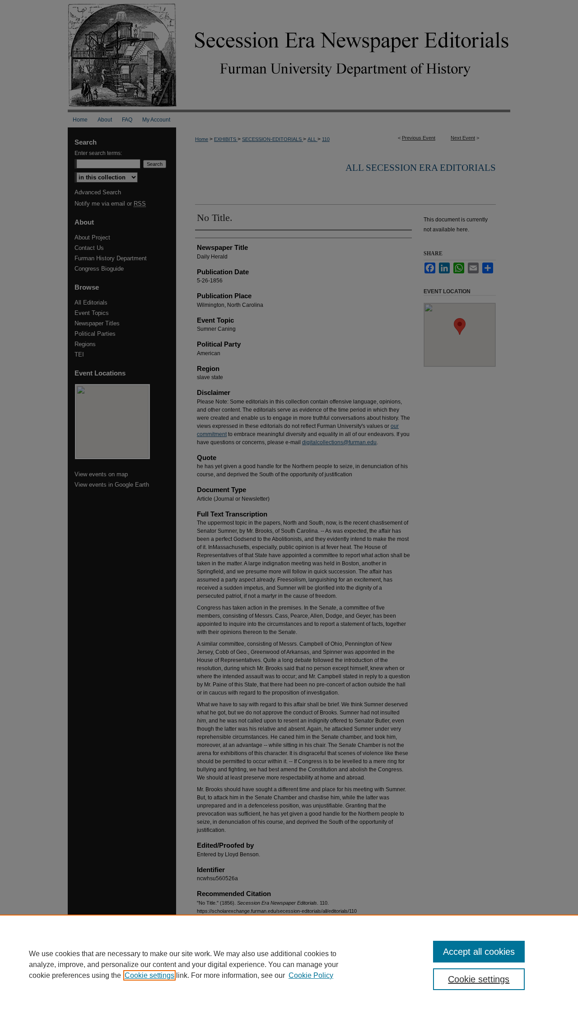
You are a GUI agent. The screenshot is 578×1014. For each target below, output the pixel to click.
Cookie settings (149, 975)
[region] (289, 964)
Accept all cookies (479, 952)
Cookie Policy (311, 975)
